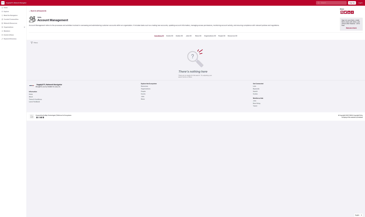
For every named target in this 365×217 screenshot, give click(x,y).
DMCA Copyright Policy (356, 115)
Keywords (256, 89)
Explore (5, 11)
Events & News (7, 35)
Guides (255, 94)
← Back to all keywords (37, 11)
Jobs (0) (189, 36)
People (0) (221, 36)
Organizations (7, 27)
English (357, 215)
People (143, 91)
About (31, 97)
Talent (255, 106)
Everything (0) (159, 36)
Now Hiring (256, 103)
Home (4, 7)
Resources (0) (232, 36)
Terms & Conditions (35, 99)
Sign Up (352, 3)
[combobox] (358, 215)
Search (255, 91)
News (143, 99)
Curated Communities (9, 19)
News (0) (198, 36)
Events (143, 94)
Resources (144, 86)
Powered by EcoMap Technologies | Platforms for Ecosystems (53, 115)
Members (5, 31)
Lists (254, 86)
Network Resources (9, 23)
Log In (360, 3)
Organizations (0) (210, 36)
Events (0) (169, 36)
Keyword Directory (8, 39)
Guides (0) (179, 36)
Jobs (142, 96)
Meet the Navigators (9, 15)
